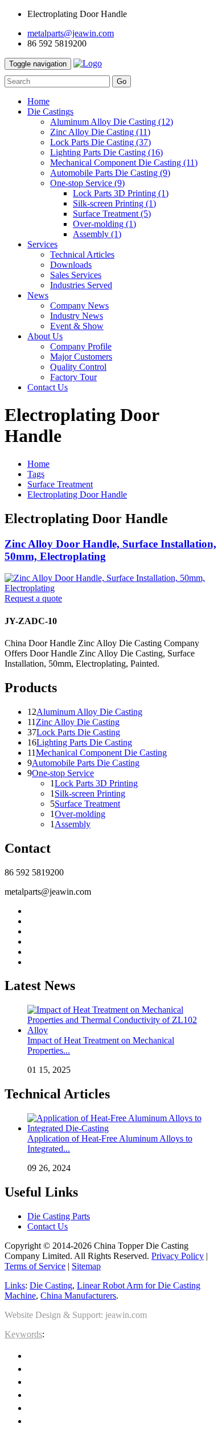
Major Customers (81, 356)
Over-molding (104, 224)
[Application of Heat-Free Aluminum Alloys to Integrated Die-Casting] (122, 1128)
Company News (79, 305)
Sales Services (75, 275)
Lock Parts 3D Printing (120, 193)
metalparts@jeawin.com (70, 33)
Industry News (76, 316)
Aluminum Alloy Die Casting (111, 122)
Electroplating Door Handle (77, 494)
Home (38, 464)
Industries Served (81, 285)
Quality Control (78, 367)
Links (15, 1285)
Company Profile (81, 346)
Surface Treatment (112, 213)
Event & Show (77, 326)
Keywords (23, 1334)
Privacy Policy (177, 1256)
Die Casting (51, 1285)
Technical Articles (82, 254)
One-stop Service (87, 183)
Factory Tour (73, 377)
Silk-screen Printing (114, 203)
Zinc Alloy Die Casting (100, 132)
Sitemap (86, 1266)
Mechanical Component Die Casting (124, 162)
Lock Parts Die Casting (100, 142)
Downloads (71, 264)
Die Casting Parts (58, 1216)
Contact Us (47, 1226)
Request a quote (33, 598)
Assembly (97, 234)
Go (121, 81)
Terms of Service (35, 1266)
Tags (35, 474)
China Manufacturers (78, 1295)
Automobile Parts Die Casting (110, 173)
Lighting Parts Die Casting (106, 152)
